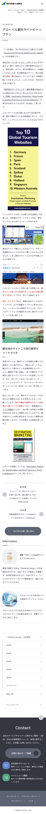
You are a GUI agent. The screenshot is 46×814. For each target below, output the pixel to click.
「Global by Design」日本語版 (35, 10)
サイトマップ (11, 796)
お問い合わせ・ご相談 (21, 753)
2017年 (19, 12)
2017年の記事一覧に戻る (23, 531)
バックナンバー (11, 685)
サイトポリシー (16, 801)
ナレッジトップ (12, 705)
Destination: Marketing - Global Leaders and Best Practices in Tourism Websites (22, 470)
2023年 (8, 661)
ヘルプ (30, 801)
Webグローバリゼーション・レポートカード (20, 62)
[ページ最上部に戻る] (41, 717)
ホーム (10, 10)
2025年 (8, 645)
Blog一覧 (9, 694)
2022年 (8, 669)
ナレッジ (16, 10)
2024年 (8, 653)
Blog (22, 10)
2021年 (8, 677)
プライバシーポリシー (30, 796)
